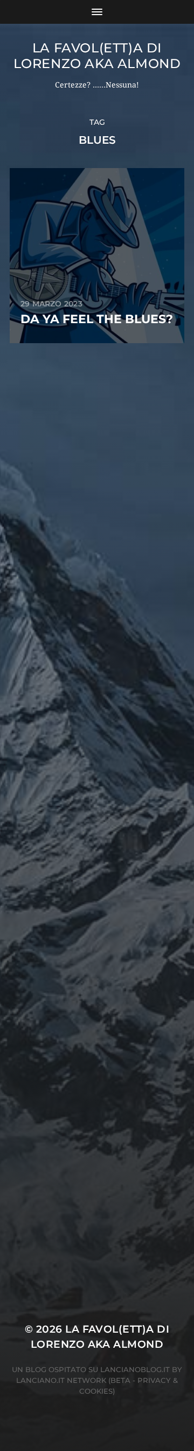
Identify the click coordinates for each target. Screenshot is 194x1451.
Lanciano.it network (61, 1380)
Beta (120, 1380)
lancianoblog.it (135, 1369)
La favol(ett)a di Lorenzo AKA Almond (97, 55)
